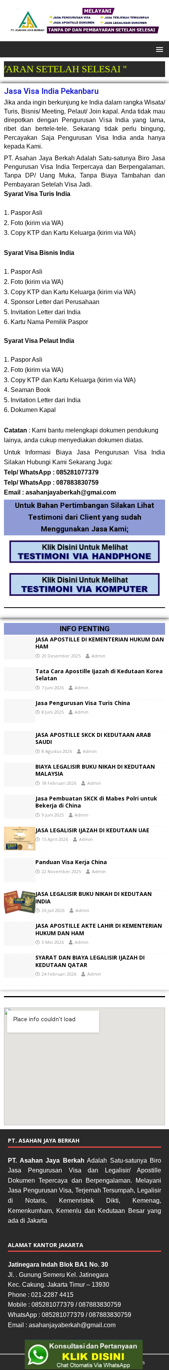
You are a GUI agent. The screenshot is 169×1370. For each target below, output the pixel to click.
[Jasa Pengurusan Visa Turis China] (19, 718)
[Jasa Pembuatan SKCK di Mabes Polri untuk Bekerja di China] (19, 814)
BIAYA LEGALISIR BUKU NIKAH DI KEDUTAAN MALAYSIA (95, 770)
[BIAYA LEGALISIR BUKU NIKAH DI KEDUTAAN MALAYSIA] (19, 782)
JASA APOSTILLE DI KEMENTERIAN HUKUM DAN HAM (99, 643)
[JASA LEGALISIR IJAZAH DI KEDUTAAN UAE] (19, 846)
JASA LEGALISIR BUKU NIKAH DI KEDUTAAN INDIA (93, 897)
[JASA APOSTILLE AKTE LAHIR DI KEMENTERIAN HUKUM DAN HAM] (19, 941)
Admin (98, 656)
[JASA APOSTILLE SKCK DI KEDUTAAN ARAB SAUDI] (19, 750)
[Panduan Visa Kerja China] (19, 877)
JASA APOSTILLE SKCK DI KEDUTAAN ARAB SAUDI (93, 738)
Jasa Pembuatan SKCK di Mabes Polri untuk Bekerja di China (96, 802)
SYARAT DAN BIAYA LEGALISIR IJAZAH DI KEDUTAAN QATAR (90, 961)
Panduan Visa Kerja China (71, 862)
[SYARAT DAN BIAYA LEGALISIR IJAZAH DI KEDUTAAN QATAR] (19, 973)
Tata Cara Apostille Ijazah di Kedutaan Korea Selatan (99, 674)
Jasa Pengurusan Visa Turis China (82, 703)
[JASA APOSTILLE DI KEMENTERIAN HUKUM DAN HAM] (19, 655)
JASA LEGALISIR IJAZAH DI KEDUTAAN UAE (92, 830)
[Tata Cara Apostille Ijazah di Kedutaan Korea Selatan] (19, 686)
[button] (158, 49)
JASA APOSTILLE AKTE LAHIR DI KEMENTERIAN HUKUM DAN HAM (98, 929)
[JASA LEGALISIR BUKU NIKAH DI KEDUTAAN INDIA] (19, 909)
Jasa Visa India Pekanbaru (51, 91)
